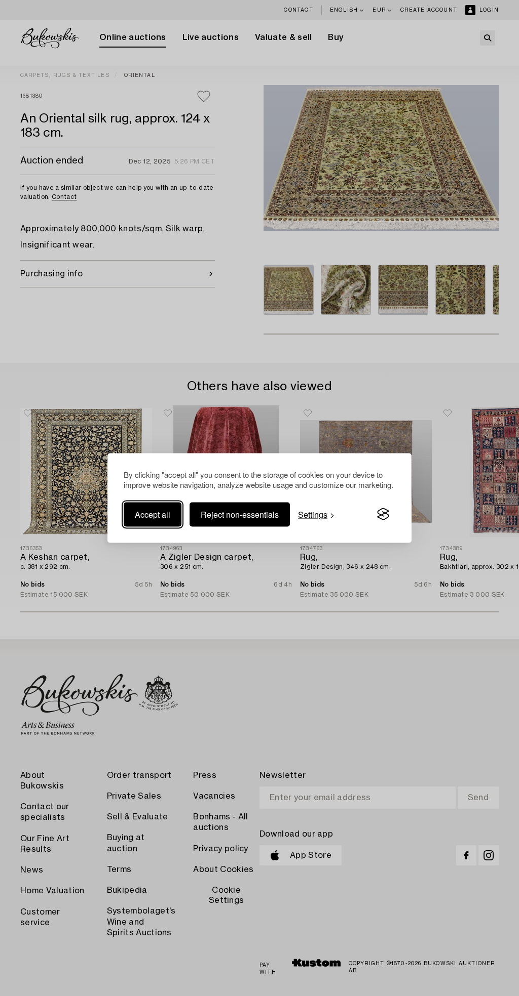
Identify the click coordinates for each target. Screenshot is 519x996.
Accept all (152, 514)
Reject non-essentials (240, 514)
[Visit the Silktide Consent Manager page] (383, 514)
